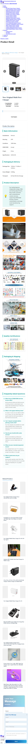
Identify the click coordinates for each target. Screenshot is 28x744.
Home (4, 5)
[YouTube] (3, 2)
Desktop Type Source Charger (12, 13)
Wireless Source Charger (11, 16)
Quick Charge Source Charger (12, 26)
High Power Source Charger (12, 21)
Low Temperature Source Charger (13, 22)
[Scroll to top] (2, 742)
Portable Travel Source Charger (13, 14)
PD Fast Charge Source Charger (13, 8)
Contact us (5, 35)
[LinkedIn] (1, 2)
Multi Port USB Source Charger (13, 10)
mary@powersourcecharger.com (9, 1)
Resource (5, 30)
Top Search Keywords (11, 33)
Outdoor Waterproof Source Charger (14, 27)
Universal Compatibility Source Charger (14, 24)
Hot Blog (8, 32)
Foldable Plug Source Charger (12, 20)
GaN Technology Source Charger (13, 9)
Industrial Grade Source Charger (13, 18)
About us (5, 36)
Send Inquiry (14, 116)
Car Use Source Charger (11, 15)
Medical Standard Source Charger (13, 19)
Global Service (9, 31)
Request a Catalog (4, 38)
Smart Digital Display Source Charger (14, 29)
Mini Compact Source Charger (12, 25)
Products (5, 7)
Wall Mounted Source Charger (12, 12)
